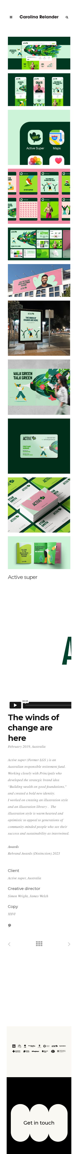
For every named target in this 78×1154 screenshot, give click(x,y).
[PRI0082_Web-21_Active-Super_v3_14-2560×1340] (39, 280)
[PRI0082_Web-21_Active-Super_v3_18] (39, 446)
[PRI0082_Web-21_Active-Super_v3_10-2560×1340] (39, 89)
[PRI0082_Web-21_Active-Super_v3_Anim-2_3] (39, 505)
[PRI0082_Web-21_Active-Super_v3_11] (39, 137)
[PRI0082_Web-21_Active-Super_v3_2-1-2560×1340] (39, 53)
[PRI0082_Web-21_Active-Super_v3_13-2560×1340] (39, 244)
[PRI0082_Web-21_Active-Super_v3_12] (39, 196)
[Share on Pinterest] (9, 925)
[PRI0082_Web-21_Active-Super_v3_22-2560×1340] (39, 552)
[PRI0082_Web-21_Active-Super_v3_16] (39, 387)
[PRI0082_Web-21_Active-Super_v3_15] (39, 328)
